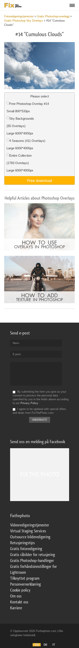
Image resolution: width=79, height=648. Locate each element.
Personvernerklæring (25, 584)
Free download (39, 180)
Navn (16, 343)
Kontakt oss (19, 602)
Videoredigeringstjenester (29, 525)
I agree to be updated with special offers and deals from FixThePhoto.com (39, 410)
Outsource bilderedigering (30, 537)
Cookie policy (20, 590)
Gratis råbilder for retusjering (32, 555)
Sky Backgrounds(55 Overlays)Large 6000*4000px (20, 126)
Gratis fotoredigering (26, 549)
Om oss (15, 596)
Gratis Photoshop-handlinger (32, 561)
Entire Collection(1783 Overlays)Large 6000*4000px (20, 163)
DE (45, 644)
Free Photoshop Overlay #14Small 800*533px (28, 107)
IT (53, 644)
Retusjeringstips (22, 543)
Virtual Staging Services (28, 531)
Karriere (16, 608)
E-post (17, 354)
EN (37, 644)
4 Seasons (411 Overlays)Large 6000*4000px (26, 144)
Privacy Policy (29, 403)
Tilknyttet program (24, 578)
